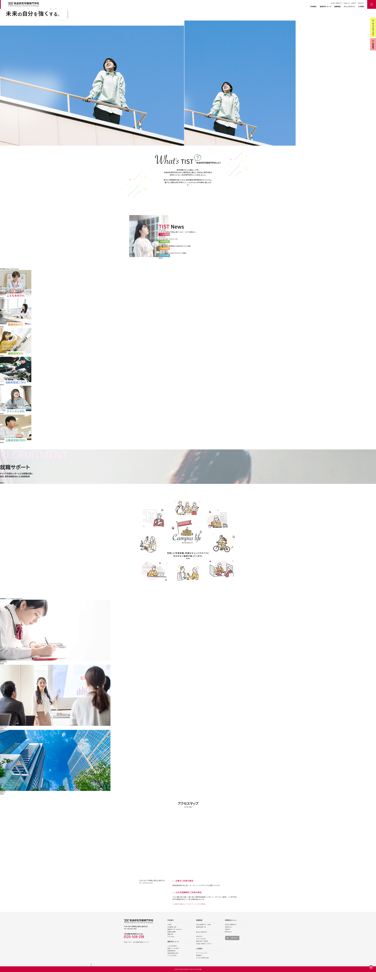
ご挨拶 (169, 924)
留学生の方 (361, 3)
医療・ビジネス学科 (173, 948)
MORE (161, 258)
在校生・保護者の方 (336, 3)
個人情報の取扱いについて (141, 942)
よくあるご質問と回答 (202, 958)
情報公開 (170, 934)
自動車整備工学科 (172, 953)
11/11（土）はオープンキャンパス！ (168, 239)
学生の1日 (199, 936)
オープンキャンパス (201, 953)
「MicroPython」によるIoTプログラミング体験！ (172, 253)
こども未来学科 (172, 946)
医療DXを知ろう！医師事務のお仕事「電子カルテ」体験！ (175, 246)
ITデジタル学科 (172, 955)
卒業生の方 (346, 3)
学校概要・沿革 (171, 927)
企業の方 (353, 3)
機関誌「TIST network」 (174, 929)
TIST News (170, 936)
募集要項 (199, 955)
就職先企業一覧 (201, 927)
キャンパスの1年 (201, 939)
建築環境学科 (171, 951)
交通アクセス (128, 942)
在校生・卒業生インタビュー (204, 944)
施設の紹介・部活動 (202, 941)
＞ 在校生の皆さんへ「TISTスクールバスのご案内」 (189, 904)
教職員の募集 (171, 932)
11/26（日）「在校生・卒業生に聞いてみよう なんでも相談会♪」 (177, 232)
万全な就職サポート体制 (203, 924)
